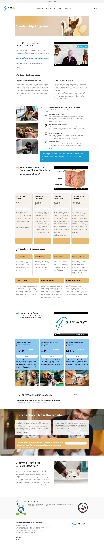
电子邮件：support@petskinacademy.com (26, 532)
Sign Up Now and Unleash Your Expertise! (25, 487)
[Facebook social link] (54, 1)
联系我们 (75, 394)
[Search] (97, 8)
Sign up (18, 67)
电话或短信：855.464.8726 (23, 525)
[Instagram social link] (56, 1)
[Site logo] (10, 8)
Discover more (23, 241)
